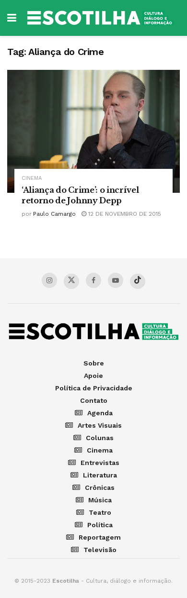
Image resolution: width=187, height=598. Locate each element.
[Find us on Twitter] (71, 281)
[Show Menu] (11, 18)
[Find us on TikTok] (137, 281)
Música (100, 500)
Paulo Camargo (54, 213)
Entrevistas (100, 462)
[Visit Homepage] (100, 18)
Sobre (93, 363)
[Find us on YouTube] (115, 280)
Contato (93, 400)
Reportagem (100, 537)
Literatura (100, 475)
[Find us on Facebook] (93, 280)
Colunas (100, 438)
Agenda (100, 413)
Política (100, 525)
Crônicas (100, 487)
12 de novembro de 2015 (123, 213)
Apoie (93, 375)
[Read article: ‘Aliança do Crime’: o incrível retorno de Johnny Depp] (93, 131)
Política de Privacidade (93, 388)
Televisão (100, 550)
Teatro (100, 512)
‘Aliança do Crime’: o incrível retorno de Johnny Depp (80, 195)
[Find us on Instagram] (49, 280)
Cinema (32, 178)
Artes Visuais (100, 425)
